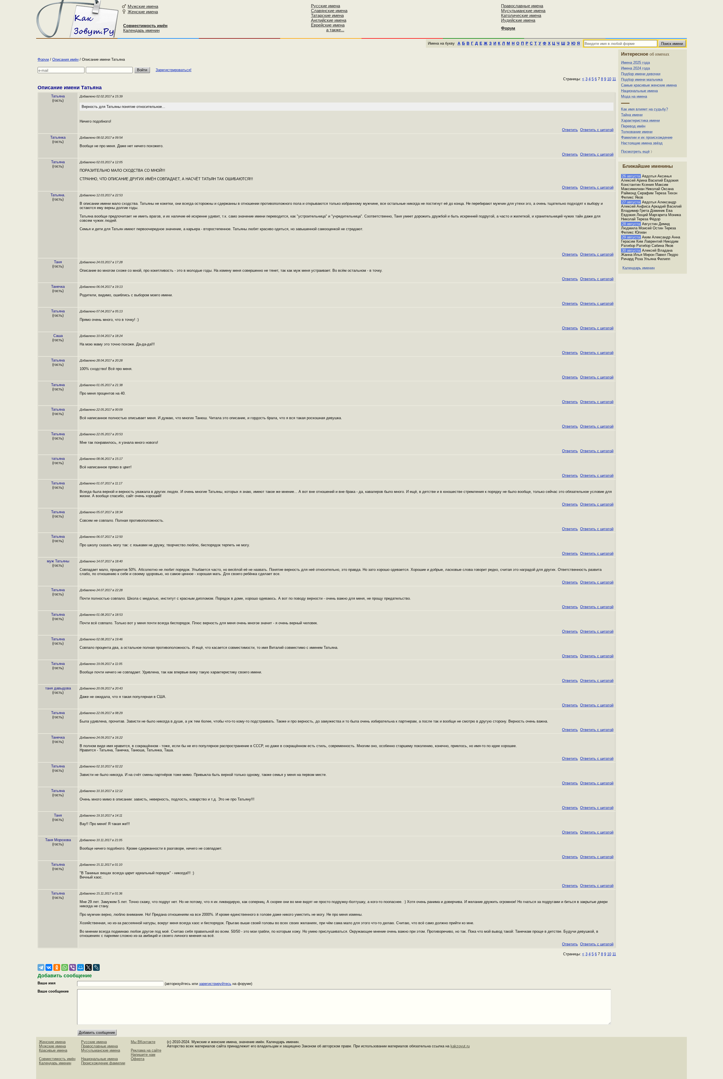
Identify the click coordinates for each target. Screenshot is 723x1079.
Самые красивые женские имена (649, 85)
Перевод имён (633, 126)
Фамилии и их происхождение (646, 137)
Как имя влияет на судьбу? (644, 109)
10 (609, 79)
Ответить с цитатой (596, 130)
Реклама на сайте (146, 1050)
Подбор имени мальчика (642, 79)
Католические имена (521, 15)
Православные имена (522, 5)
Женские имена (143, 11)
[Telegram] (41, 967)
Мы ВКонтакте (143, 1042)
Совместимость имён (57, 1059)
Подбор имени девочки (640, 74)
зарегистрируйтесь (215, 984)
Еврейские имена (328, 25)
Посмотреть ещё (635, 151)
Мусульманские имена (523, 10)
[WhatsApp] (64, 967)
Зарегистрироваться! (173, 70)
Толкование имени (636, 132)
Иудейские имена (518, 20)
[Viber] (72, 967)
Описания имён (65, 59)
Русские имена (325, 5)
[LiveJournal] (96, 967)
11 (614, 79)
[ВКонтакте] (48, 967)
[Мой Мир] (80, 967)
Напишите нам (143, 1054)
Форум (43, 59)
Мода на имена (634, 96)
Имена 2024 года (635, 68)
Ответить (570, 130)
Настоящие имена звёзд (642, 143)
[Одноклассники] (56, 967)
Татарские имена (327, 15)
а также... (335, 29)
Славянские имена (329, 10)
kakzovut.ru (460, 1046)
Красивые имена (53, 1050)
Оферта (137, 1059)
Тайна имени (632, 115)
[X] (88, 967)
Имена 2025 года (635, 62)
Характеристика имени (640, 120)
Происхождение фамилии (103, 1063)
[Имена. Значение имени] (78, 19)
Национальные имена (639, 91)
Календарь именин (141, 30)
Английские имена (328, 20)
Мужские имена (143, 6)
